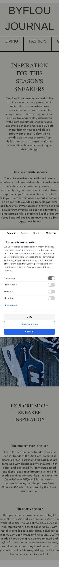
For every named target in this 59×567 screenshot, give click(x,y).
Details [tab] (24, 233)
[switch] (51, 278)
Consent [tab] (11, 233)
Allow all (29, 331)
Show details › (11, 305)
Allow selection (29, 324)
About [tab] (36, 233)
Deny (29, 316)
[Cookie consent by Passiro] (51, 233)
